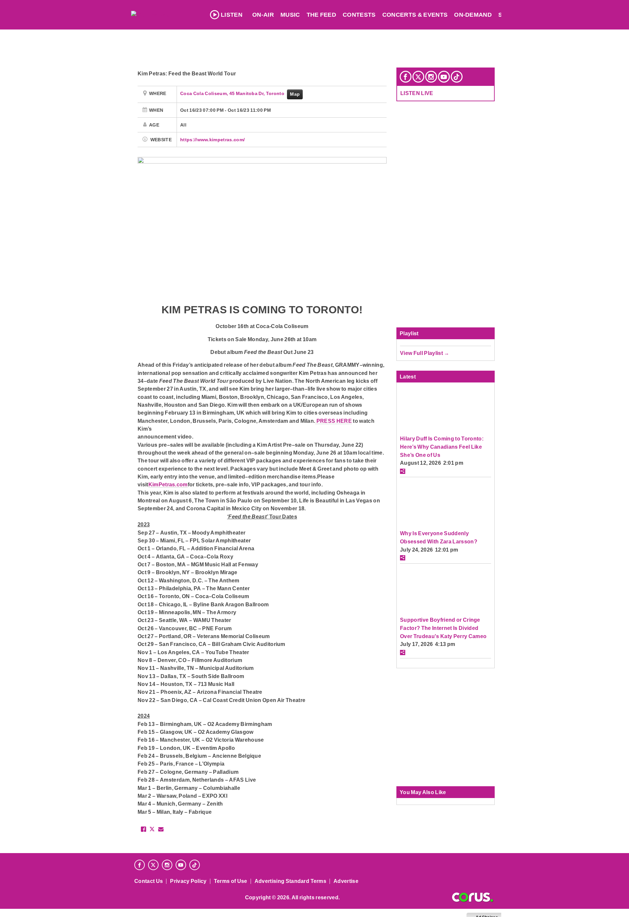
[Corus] (472, 897)
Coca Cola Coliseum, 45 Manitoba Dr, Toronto (232, 93)
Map (295, 94)
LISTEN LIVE (416, 93)
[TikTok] (457, 77)
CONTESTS (359, 14)
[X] (418, 77)
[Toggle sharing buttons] (402, 471)
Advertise (346, 881)
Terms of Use (230, 881)
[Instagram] (431, 77)
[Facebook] (405, 77)
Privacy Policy (188, 881)
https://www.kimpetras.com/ (212, 139)
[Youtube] (444, 77)
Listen (231, 14)
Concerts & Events (415, 14)
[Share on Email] (160, 829)
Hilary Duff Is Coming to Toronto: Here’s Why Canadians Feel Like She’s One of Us (442, 447)
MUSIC (290, 14)
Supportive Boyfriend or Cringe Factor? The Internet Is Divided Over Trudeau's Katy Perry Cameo (443, 628)
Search (511, 14)
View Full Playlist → (424, 353)
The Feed (321, 14)
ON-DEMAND (473, 14)
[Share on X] (152, 829)
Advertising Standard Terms (290, 881)
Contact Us (148, 881)
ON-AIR (263, 14)
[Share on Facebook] (143, 829)
